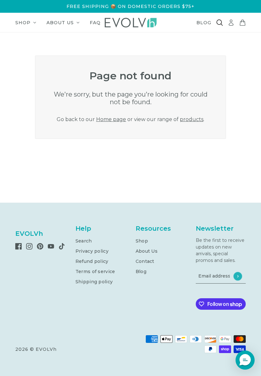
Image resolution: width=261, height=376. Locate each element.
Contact (145, 261)
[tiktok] (61, 246)
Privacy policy (92, 251)
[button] (245, 360)
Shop (142, 241)
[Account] (231, 22)
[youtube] (51, 246)
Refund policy (92, 261)
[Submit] (237, 276)
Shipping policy (94, 282)
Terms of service (95, 271)
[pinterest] (40, 246)
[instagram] (29, 246)
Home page (111, 119)
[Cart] (242, 22)
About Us (147, 251)
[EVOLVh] (131, 22)
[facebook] (18, 246)
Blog (141, 271)
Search (83, 241)
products (191, 119)
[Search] (219, 22)
